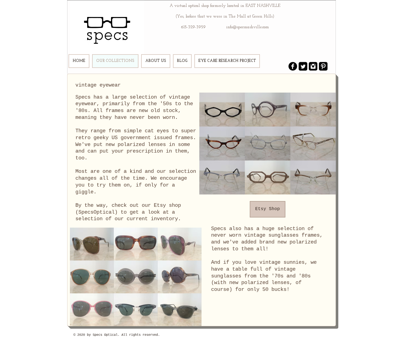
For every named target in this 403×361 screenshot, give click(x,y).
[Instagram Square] (313, 66)
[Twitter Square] (303, 66)
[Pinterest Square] (323, 66)
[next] (325, 146)
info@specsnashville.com (247, 27)
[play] (324, 189)
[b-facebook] (292, 66)
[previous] (209, 146)
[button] (222, 110)
